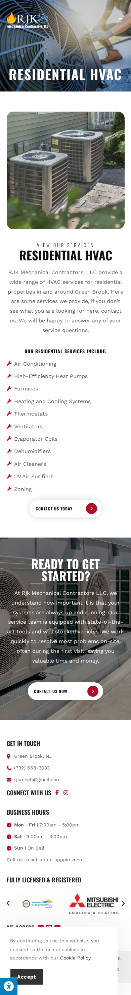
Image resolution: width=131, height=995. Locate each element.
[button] (8, 903)
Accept (26, 977)
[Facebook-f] (57, 792)
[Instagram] (66, 792)
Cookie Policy (75, 957)
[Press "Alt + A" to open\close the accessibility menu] (8, 986)
